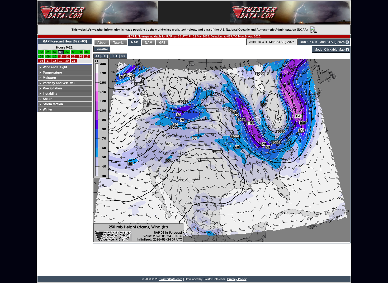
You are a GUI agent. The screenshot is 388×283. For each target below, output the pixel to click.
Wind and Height (55, 67)
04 (67, 52)
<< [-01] (101, 56)
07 (86, 52)
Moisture (49, 78)
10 (54, 56)
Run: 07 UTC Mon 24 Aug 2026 (322, 42)
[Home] (97, 13)
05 (73, 52)
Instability (50, 93)
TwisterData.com (170, 279)
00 (41, 52)
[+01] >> (118, 56)
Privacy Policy (237, 279)
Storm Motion (53, 104)
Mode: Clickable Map (329, 49)
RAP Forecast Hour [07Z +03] (65, 41)
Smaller (102, 49)
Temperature (52, 72)
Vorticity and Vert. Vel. (59, 83)
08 (41, 56)
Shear (47, 99)
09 (48, 56)
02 (54, 52)
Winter (48, 109)
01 (48, 52)
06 (80, 52)
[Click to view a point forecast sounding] (221, 151)
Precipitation (52, 88)
